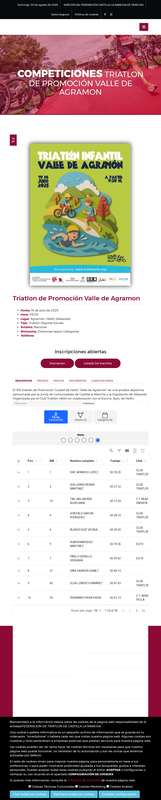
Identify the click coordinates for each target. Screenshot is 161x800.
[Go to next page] (136, 610)
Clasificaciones (102, 380)
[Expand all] (18, 461)
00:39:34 (115, 529)
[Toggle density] (135, 451)
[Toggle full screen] (143, 451)
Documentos (77, 380)
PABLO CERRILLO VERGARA (81, 558)
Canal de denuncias (113, 663)
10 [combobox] (95, 610)
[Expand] (18, 472)
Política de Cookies (113, 678)
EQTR (139, 544)
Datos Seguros (60, 14)
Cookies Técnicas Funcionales (52, 786)
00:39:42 (115, 558)
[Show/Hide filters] (119, 451)
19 (51, 501)
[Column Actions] (41, 461)
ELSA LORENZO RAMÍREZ (86, 583)
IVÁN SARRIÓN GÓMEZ (84, 570)
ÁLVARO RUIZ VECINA (84, 529)
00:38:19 (115, 515)
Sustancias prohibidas (113, 693)
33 (51, 597)
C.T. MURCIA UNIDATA (144, 500)
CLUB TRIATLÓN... (143, 472)
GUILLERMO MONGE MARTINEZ (82, 486)
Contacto (113, 708)
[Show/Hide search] (111, 451)
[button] (36, 461)
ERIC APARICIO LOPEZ (84, 472)
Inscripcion (57, 363)
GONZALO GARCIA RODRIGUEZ (81, 515)
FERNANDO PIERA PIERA (85, 597)
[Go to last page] (143, 610)
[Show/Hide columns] (127, 451)
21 (51, 570)
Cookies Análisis (121, 786)
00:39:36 (115, 544)
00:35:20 (115, 472)
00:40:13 (115, 570)
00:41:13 (115, 597)
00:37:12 (115, 486)
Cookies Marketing (92, 786)
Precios (58, 380)
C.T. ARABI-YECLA (143, 597)
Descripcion (23, 380)
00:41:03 (115, 583)
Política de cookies (87, 14)
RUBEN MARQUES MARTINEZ (81, 544)
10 (29, 597)
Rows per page (81, 610)
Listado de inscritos (98, 363)
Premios (42, 380)
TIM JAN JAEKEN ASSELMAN (81, 500)
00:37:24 (115, 501)
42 (51, 583)
